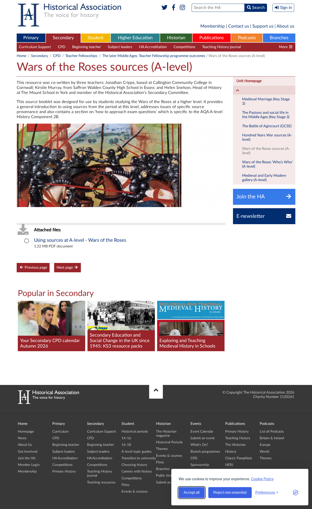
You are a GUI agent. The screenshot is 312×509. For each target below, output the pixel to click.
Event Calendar (201, 431)
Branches (279, 38)
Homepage (26, 431)
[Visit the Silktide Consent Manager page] (295, 492)
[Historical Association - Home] (48, 403)
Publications (211, 38)
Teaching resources (263, 47)
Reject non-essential (230, 492)
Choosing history (134, 465)
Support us (262, 26)
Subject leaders (120, 47)
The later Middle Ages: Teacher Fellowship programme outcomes (153, 56)
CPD (61, 47)
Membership (212, 26)
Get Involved (27, 451)
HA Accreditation (153, 47)
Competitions (184, 47)
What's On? (199, 445)
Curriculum (60, 431)
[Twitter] (164, 8)
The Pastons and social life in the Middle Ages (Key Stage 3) (265, 115)
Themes (162, 449)
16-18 (126, 445)
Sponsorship (199, 465)
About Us (25, 445)
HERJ (229, 465)
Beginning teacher (86, 47)
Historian (176, 38)
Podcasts (247, 38)
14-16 (126, 438)
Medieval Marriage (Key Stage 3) (266, 101)
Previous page (35, 267)
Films (126, 485)
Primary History (64, 471)
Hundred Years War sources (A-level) (267, 137)
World (264, 451)
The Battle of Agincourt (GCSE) (266, 126)
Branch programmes (205, 451)
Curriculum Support (35, 47)
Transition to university (139, 458)
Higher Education (135, 38)
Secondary (63, 38)
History (230, 451)
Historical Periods (169, 442)
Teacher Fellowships (81, 56)
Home (21, 56)
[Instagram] (182, 8)
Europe (265, 445)
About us (285, 26)
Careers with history (137, 471)
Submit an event (168, 482)
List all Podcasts (272, 431)
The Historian (235, 445)
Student (95, 38)
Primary (31, 38)
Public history (166, 475)
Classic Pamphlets (238, 458)
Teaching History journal (221, 47)
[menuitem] (31, 38)
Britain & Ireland (272, 438)
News (22, 438)
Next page (65, 267)
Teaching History (237, 438)
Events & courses (135, 491)
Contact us (238, 26)
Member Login (29, 465)
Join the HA (26, 458)
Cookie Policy (262, 478)
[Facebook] (173, 8)
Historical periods (135, 431)
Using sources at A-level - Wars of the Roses (80, 240)
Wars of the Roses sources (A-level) (266, 151)
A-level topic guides (137, 451)
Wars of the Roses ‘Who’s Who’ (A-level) (267, 164)
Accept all (192, 492)
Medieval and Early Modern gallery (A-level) (264, 178)
